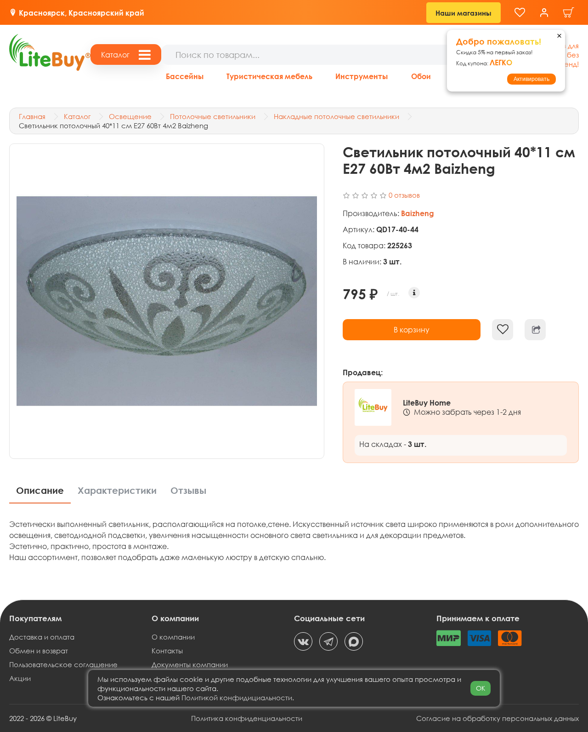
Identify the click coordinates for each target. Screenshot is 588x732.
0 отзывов (404, 195)
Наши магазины (463, 13)
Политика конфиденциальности (246, 718)
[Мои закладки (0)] (520, 12)
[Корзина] (569, 12)
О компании (173, 636)
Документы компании (190, 664)
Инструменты (361, 76)
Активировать (531, 79)
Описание (40, 490)
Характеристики (117, 490)
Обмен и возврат (38, 650)
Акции (20, 678)
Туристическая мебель (269, 76)
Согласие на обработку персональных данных (497, 718)
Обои (421, 76)
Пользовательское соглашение (63, 664)
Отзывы (188, 490)
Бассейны (185, 76)
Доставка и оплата (41, 636)
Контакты (167, 650)
